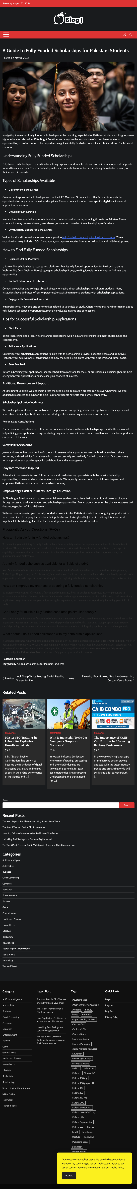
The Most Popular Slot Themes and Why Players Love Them (31, 821)
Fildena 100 (89, 1073)
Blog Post (109, 1011)
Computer (7, 883)
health (75, 1132)
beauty (88, 1009)
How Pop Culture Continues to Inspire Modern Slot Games (30, 833)
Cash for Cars (78, 1024)
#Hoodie (76, 1009)
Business (7, 871)
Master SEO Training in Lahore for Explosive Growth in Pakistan (21, 741)
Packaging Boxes (80, 1141)
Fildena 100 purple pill (83, 1083)
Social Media (9, 954)
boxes (75, 1014)
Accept (69, 1175)
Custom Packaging (81, 1044)
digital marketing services (84, 1048)
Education (19, 658)
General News (9, 913)
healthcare (88, 1132)
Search (6, 800)
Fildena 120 (77, 1088)
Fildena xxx (77, 1127)
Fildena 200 (78, 1102)
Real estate (8, 937)
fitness (90, 1127)
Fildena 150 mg (79, 1097)
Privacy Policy (111, 1017)
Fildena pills (78, 1117)
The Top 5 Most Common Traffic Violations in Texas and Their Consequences (39, 845)
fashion (75, 1068)
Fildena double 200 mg (83, 1112)
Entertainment (10, 895)
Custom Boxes (79, 1034)
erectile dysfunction (81, 1058)
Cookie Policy (117, 1167)
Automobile (8, 866)
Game (5, 907)
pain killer (77, 1146)
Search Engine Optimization (16, 948)
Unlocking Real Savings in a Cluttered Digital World (27, 839)
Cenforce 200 (79, 1029)
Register (109, 1005)
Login (108, 999)
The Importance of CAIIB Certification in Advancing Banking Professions (112, 741)
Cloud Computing (11, 877)
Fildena (76, 1073)
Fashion (6, 901)
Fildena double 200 (81, 1107)
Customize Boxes (80, 1039)
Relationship (9, 942)
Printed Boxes (79, 1151)
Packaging (89, 1136)
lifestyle (76, 1136)
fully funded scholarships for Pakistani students (37, 663)
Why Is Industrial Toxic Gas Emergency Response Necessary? (68, 741)
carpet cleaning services (83, 1019)
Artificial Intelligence (12, 860)
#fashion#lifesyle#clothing (85, 1004)
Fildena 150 (77, 1092)
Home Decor (9, 925)
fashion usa (89, 1068)
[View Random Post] (124, 34)
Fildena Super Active (82, 1122)
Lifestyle (7, 930)
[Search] (130, 34)
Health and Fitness (12, 919)
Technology (8, 960)
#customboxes (79, 999)
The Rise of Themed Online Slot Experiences (24, 827)
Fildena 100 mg (79, 1078)
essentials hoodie (80, 1063)
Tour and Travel (10, 966)
